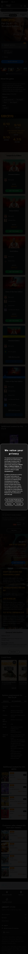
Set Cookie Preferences (14, 500)
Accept (18, 504)
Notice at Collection (14, 466)
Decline (9, 504)
